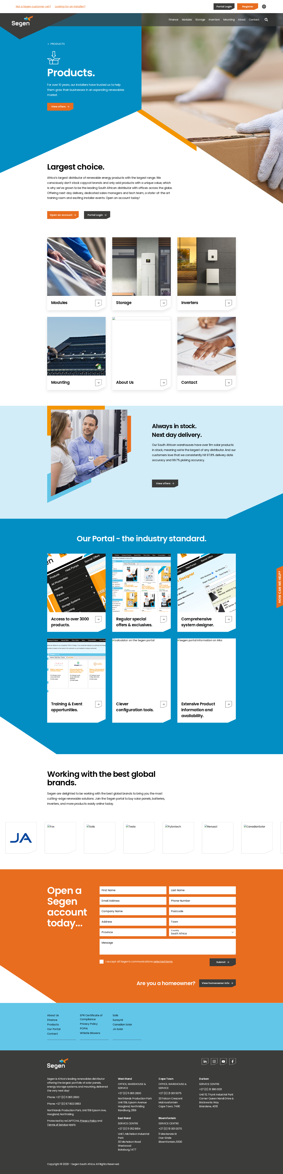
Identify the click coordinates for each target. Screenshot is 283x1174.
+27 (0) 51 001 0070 (170, 1129)
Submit (221, 962)
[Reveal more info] (98, 619)
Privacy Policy (89, 1024)
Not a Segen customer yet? (33, 6)
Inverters (214, 19)
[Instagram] (214, 1061)
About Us (53, 1015)
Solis (115, 1015)
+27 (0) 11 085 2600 (129, 1093)
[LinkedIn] (205, 1061)
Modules (187, 19)
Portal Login (224, 6)
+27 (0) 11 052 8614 (129, 1129)
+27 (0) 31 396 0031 (210, 1089)
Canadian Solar (122, 1024)
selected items (163, 961)
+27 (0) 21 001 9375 (170, 1093)
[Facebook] (232, 1061)
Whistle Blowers (90, 1033)
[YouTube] (223, 1061)
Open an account (61, 215)
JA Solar (118, 1029)
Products (57, 44)
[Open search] (266, 19)
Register (247, 6)
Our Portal (53, 1029)
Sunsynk (118, 1020)
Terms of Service (57, 1125)
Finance (173, 19)
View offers (58, 106)
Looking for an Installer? (70, 6)
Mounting (229, 19)
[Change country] (264, 6)
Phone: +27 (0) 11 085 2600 (63, 1097)
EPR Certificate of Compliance (91, 1017)
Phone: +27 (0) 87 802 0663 (64, 1104)
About (241, 19)
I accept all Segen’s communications (129, 961)
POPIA (84, 1028)
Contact (254, 19)
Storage (200, 19)
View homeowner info (215, 983)
